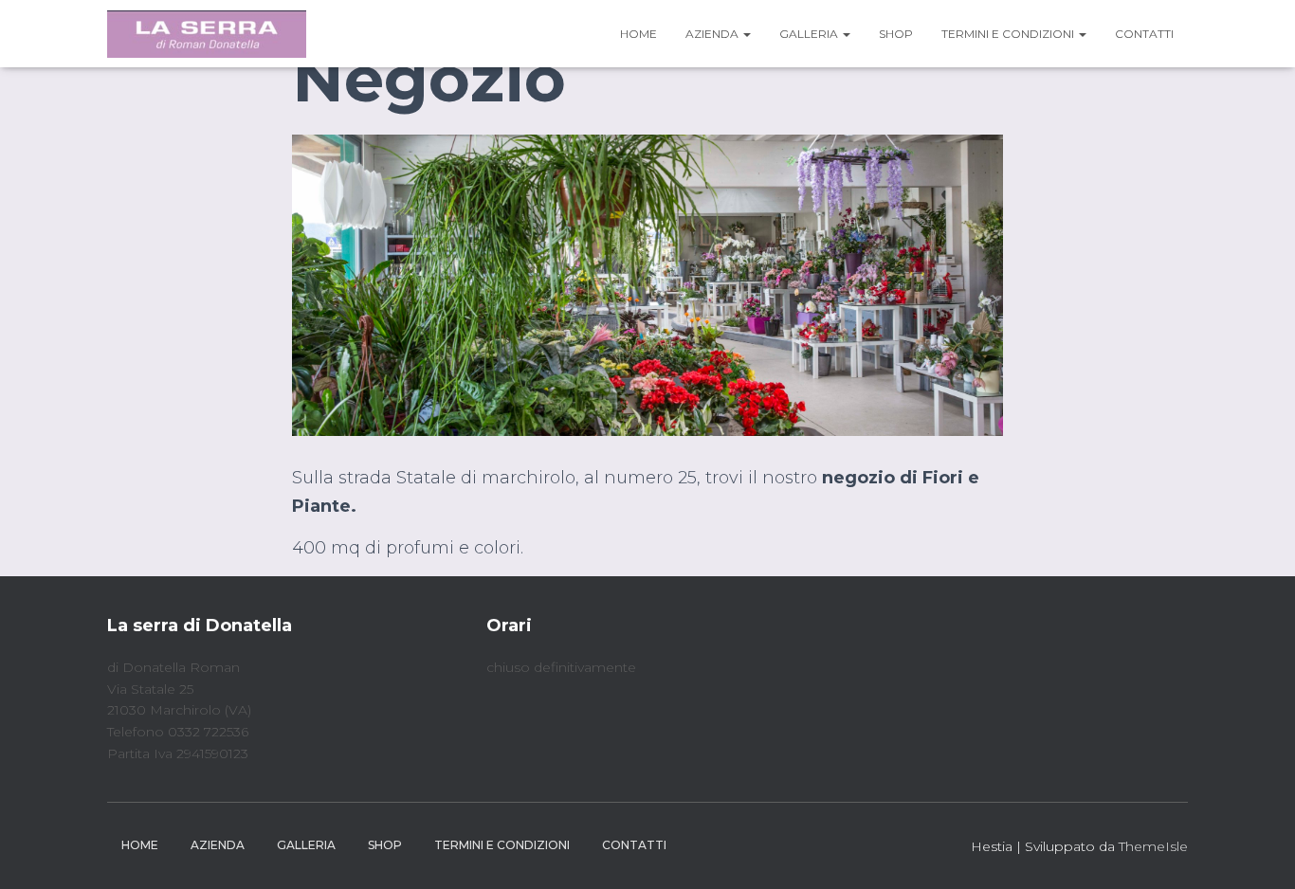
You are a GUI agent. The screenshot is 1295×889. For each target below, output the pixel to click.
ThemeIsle (1153, 846)
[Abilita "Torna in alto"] (1257, 851)
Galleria (810, 34)
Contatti (1144, 34)
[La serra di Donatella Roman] (206, 34)
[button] (746, 34)
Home (638, 34)
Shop (896, 34)
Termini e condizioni (1009, 34)
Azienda (713, 34)
